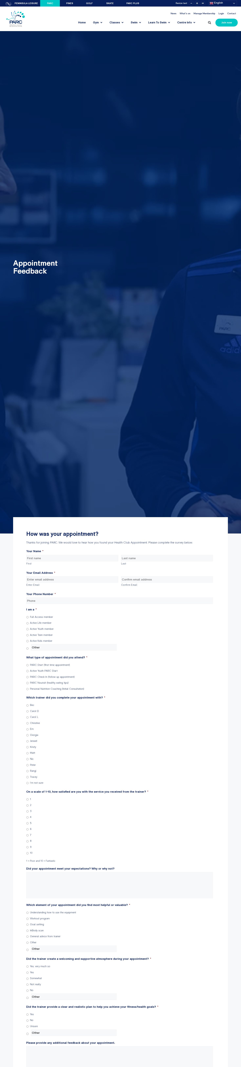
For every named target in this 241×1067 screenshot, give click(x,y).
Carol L (34, 716)
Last (123, 563)
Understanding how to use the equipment (53, 912)
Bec (32, 705)
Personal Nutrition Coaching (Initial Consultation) (57, 688)
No (31, 990)
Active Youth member (42, 628)
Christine (35, 723)
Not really (35, 984)
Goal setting (37, 924)
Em (32, 728)
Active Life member (40, 622)
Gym (96, 22)
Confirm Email (129, 584)
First (28, 563)
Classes (115, 22)
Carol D (34, 711)
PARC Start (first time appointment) (50, 664)
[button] (209, 22)
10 (31, 852)
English (218, 2)
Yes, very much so (40, 966)
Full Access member (41, 616)
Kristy (33, 746)
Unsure (34, 1026)
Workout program (40, 918)
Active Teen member (41, 634)
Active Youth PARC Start (44, 670)
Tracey (33, 776)
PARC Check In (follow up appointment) (52, 676)
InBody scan (37, 930)
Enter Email (33, 584)
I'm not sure (36, 782)
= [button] (203, 3)
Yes (32, 972)
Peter (33, 764)
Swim (134, 22)
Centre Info (184, 22)
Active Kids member (41, 640)
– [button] (191, 3)
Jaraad (33, 740)
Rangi (33, 770)
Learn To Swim (157, 22)
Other (33, 942)
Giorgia (34, 734)
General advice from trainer (45, 936)
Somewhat (36, 978)
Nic (32, 758)
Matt (32, 752)
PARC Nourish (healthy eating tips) (49, 682)
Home (82, 22)
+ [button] (197, 3)
